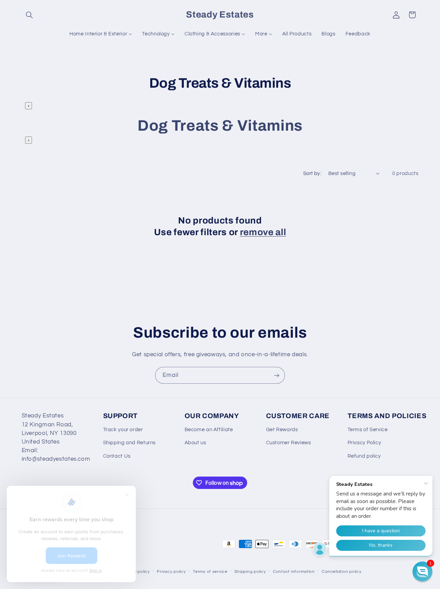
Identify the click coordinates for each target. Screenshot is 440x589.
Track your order (123, 429)
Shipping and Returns (129, 442)
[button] (29, 15)
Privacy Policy (364, 442)
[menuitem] (101, 34)
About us (195, 442)
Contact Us (117, 456)
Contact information (294, 572)
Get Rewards (282, 429)
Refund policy (364, 456)
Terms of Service (368, 429)
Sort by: (312, 173)
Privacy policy (171, 572)
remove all (263, 232)
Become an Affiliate (209, 429)
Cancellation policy (341, 572)
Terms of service (210, 572)
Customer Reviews (288, 442)
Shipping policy (250, 572)
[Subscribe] (277, 375)
